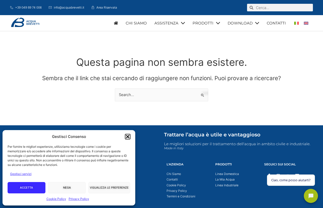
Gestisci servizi (21, 174)
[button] (127, 136)
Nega (67, 187)
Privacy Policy (79, 199)
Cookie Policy (56, 199)
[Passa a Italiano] (296, 23)
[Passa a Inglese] (306, 23)
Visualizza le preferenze (109, 187)
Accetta (26, 187)
